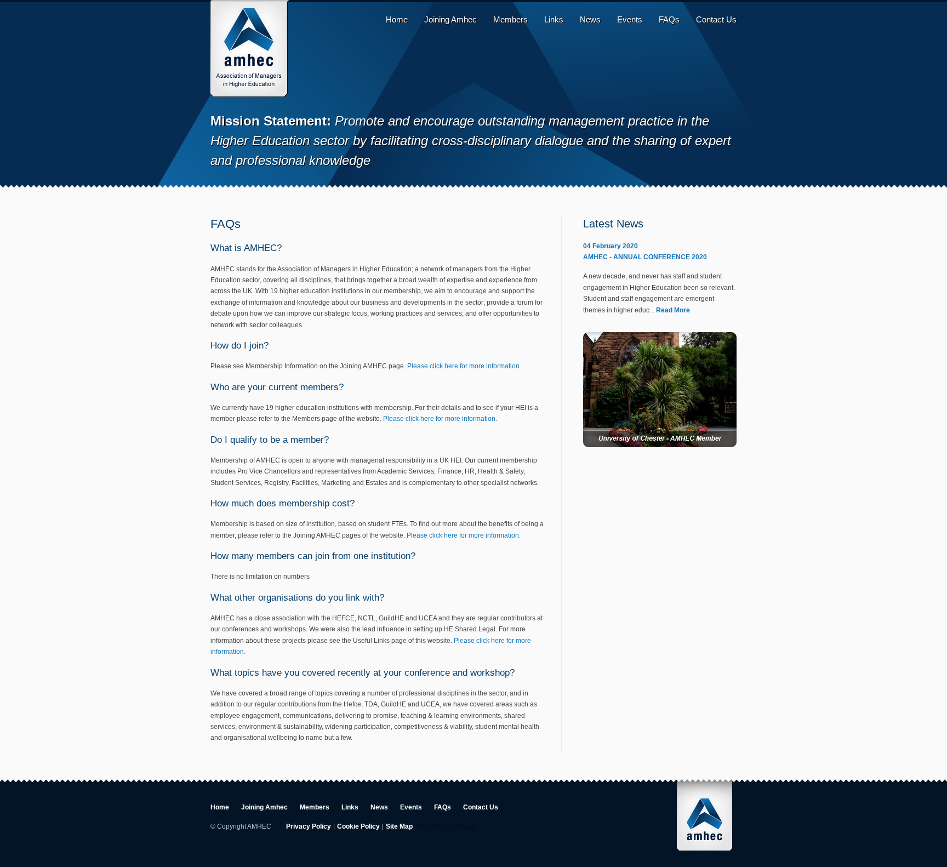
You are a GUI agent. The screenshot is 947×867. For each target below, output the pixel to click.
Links (553, 19)
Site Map (399, 826)
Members (510, 19)
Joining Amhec (450, 19)
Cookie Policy (358, 826)
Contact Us (716, 19)
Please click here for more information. (464, 366)
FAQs (669, 19)
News (590, 19)
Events (629, 19)
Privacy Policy (308, 826)
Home (397, 19)
